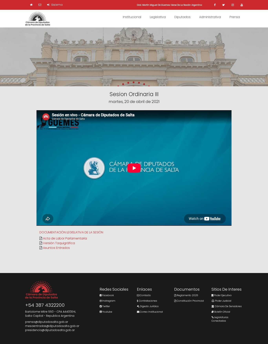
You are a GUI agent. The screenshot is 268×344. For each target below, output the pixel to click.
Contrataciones (147, 300)
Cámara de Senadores (228, 306)
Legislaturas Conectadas (219, 319)
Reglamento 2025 (187, 295)
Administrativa (210, 17)
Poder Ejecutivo (222, 295)
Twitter (106, 306)
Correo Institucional (151, 311)
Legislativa (158, 17)
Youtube (107, 311)
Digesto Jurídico (149, 306)
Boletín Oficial (222, 311)
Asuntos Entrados (56, 248)
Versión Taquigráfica (59, 243)
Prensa (235, 17)
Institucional (132, 17)
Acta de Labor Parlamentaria (65, 238)
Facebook (108, 295)
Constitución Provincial (190, 300)
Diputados (182, 17)
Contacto (145, 295)
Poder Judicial (222, 300)
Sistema (56, 5)
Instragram (108, 300)
